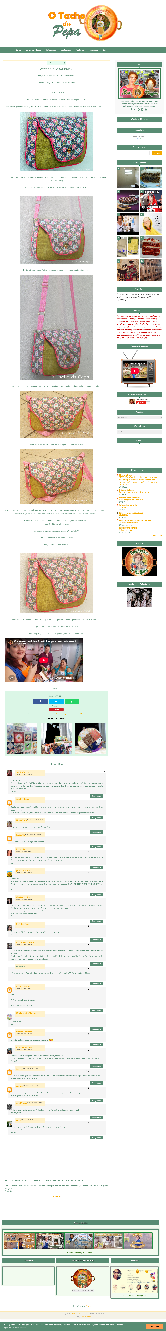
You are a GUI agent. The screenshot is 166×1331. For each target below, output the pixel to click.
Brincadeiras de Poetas (129, 497)
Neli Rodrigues (23, 924)
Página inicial (56, 1196)
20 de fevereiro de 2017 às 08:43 (30, 1085)
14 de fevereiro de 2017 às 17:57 (24, 851)
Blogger (89, 1306)
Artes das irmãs (47, 714)
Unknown (20, 835)
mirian (19, 1069)
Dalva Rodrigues (24, 1047)
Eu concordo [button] (154, 1326)
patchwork (70, 714)
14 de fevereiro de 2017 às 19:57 (24, 872)
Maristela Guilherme (26, 1013)
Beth (18, 1120)
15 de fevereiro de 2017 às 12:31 (33, 966)
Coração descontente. (128, 522)
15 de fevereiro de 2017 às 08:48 (24, 926)
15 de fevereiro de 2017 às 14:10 (24, 988)
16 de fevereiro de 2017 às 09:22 (24, 1033)
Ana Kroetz (21, 1103)
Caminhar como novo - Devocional (134, 492)
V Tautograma (125, 530)
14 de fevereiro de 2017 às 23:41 (24, 899)
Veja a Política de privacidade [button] (14, 1328)
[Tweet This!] (56, 701)
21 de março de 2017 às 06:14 (28, 1119)
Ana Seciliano (22, 799)
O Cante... (123, 507)
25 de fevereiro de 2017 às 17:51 (35, 1102)
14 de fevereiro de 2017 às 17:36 (33, 834)
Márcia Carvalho (24, 1032)
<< (3, 1196)
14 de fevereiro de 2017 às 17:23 (35, 819)
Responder (96, 796)
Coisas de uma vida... (128, 505)
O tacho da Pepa (126, 490)
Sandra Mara (22, 772)
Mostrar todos (157, 535)
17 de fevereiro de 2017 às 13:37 (24, 1049)
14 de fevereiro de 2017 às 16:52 (24, 801)
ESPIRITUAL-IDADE (128, 528)
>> (109, 1196)
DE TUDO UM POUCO (26, 942)
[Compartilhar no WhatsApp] (72, 701)
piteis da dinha (23, 870)
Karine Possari (23, 849)
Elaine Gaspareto (86, 1316)
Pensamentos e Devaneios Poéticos (135, 520)
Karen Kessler (23, 986)
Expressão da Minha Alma (131, 513)
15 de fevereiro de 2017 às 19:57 (24, 1015)
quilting (81, 714)
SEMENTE (123, 515)
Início (18, 50)
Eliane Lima (21, 820)
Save (57, 709)
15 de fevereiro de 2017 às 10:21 (24, 944)
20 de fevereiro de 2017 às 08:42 (30, 1068)
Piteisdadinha (125, 475)
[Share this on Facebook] (40, 701)
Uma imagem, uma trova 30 (131, 500)
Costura (60, 714)
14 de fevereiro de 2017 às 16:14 (24, 774)
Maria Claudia (23, 897)
